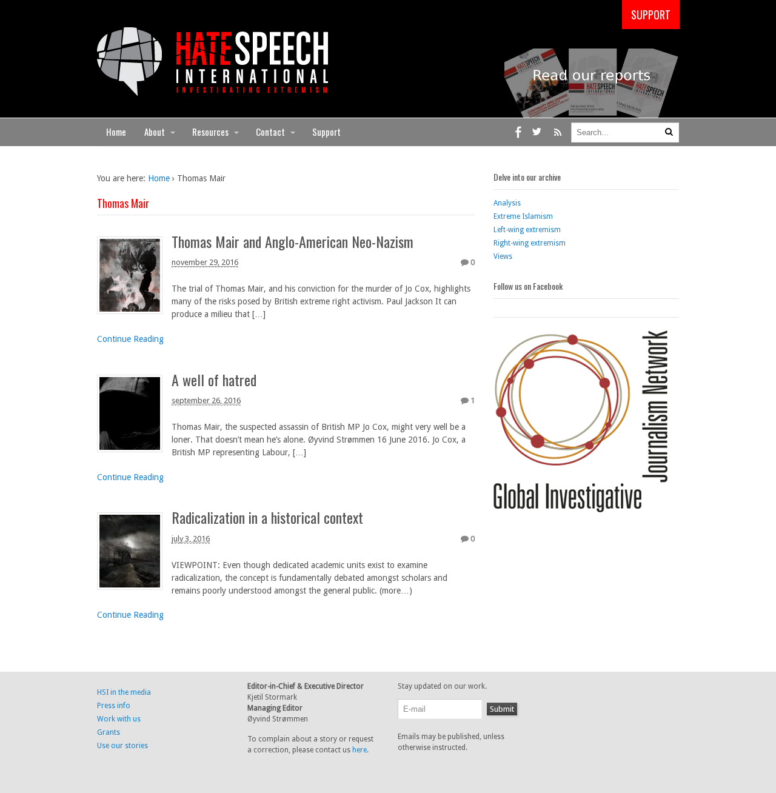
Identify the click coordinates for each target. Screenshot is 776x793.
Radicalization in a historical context (267, 517)
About (154, 131)
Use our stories (122, 745)
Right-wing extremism (529, 243)
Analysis (507, 203)
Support (326, 131)
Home (116, 131)
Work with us (119, 719)
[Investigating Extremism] (212, 89)
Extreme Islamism (523, 216)
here (359, 750)
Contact (270, 131)
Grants (108, 732)
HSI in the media (124, 692)
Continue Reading (130, 339)
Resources (210, 131)
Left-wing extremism (527, 230)
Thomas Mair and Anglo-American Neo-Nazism (292, 241)
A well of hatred (214, 379)
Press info (113, 705)
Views (502, 256)
